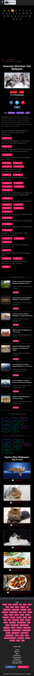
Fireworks (7, 448)
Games (14, 430)
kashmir (13, 627)
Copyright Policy (17, 663)
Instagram (23, 666)
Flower (6, 426)
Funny (24, 426)
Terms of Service (17, 661)
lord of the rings (26, 630)
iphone (25, 617)
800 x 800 (6, 258)
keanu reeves (27, 627)
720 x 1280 (6, 166)
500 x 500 (17, 258)
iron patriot (5, 617)
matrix (21, 635)
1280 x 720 (6, 204)
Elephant (26, 444)
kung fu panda (14, 625)
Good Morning (8, 452)
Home (3, 60)
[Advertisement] (17, 38)
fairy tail (5, 604)
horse (24, 612)
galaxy (12, 607)
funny (7, 607)
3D (4, 10)
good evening (15, 609)
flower (24, 604)
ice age (22, 615)
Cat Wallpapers (10, 60)
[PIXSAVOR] (10, 2)
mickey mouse (24, 633)
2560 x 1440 (7, 211)
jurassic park (12, 622)
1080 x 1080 (19, 238)
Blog (17, 653)
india (5, 620)
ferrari (9, 604)
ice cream (19, 617)
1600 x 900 (6, 208)
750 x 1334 (6, 146)
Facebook (11, 666)
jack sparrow (15, 620)
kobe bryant (7, 627)
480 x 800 (6, 174)
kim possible (7, 630)
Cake (16, 444)
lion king (8, 633)
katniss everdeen (24, 625)
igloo (29, 617)
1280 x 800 (6, 183)
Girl (5, 430)
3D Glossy (7, 440)
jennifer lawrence (21, 622)
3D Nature (7, 423)
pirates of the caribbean (10, 638)
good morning (6, 609)
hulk (20, 612)
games (17, 607)
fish (20, 604)
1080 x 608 (6, 242)
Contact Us (17, 655)
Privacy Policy (17, 657)
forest (29, 604)
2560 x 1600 (7, 190)
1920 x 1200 (19, 186)
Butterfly (6, 444)
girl (27, 607)
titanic (18, 640)
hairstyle (30, 612)
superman (12, 640)
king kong (19, 627)
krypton (7, 625)
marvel (17, 635)
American (11, 113)
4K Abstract (18, 423)
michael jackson (9, 635)
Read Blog (15, 292)
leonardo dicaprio (16, 630)
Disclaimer (17, 659)
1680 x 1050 (7, 186)
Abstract (22, 419)
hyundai (16, 615)
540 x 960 (17, 163)
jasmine (6, 622)
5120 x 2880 (7, 224)
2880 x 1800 (7, 198)
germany (23, 607)
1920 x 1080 (18, 208)
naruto (26, 635)
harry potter (5, 612)
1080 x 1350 (7, 238)
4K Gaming (18, 440)
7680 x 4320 (7, 230)
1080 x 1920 (7, 154)
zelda (22, 640)
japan (29, 622)
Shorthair (20, 113)
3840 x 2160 (7, 217)
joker (9, 620)
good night (23, 609)
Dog (15, 426)
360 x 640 (6, 163)
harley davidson (13, 612)
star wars (27, 638)
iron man (28, 615)
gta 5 (29, 609)
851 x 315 (6, 250)
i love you (12, 617)
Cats (27, 113)
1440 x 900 (18, 183)
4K (8, 10)
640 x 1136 (6, 138)
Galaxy (17, 448)
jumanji (22, 620)
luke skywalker (15, 633)
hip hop (11, 615)
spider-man (20, 638)
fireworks (15, 604)
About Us (17, 651)
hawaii (5, 615)
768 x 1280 (17, 174)
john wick (28, 620)
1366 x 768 (18, 204)
